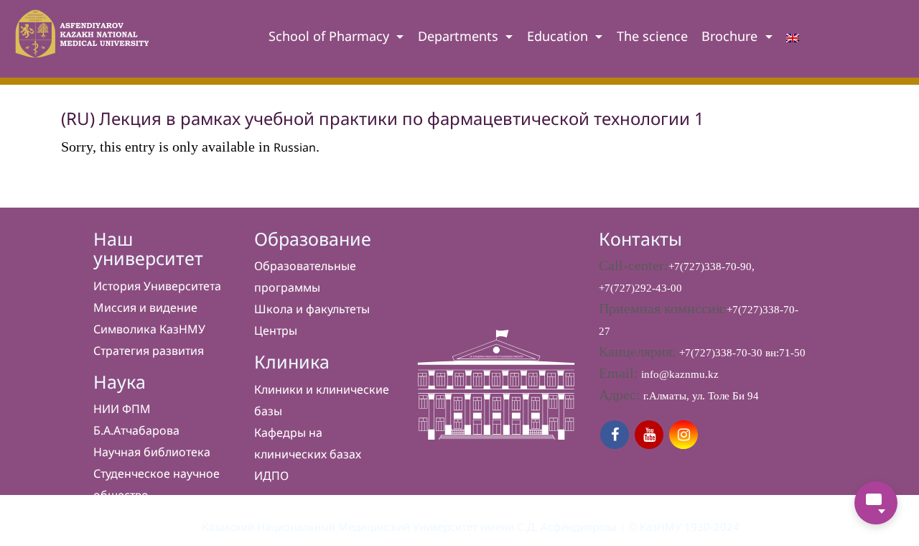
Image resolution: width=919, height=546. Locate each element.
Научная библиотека (151, 452)
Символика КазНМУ (149, 329)
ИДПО (271, 475)
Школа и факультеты (312, 309)
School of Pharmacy (331, 36)
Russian (295, 147)
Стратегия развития (148, 350)
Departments (460, 36)
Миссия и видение (145, 307)
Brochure (731, 36)
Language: (792, 41)
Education (559, 36)
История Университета (157, 286)
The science (652, 36)
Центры (275, 330)
